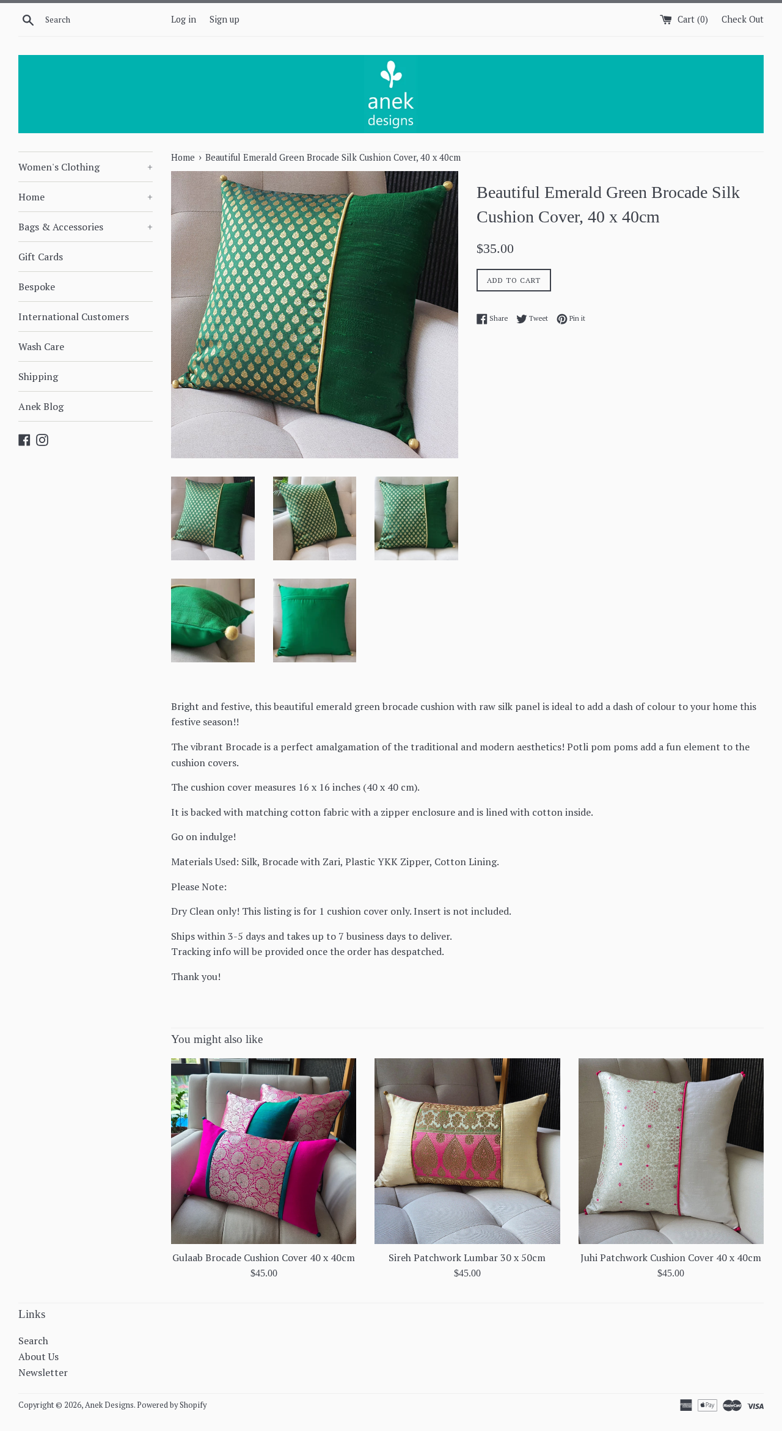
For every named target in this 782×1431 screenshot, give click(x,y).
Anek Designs (109, 1405)
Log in (183, 19)
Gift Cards (40, 256)
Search (33, 1340)
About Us (38, 1356)
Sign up (224, 19)
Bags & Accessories (85, 226)
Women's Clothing (85, 167)
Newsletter (43, 1372)
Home (85, 196)
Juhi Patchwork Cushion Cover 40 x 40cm (670, 1257)
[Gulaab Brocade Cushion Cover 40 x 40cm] (263, 1150)
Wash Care (41, 346)
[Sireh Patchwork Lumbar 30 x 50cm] (467, 1150)
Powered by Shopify (171, 1405)
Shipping (38, 376)
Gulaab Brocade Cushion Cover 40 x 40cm (263, 1257)
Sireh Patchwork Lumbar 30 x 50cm (467, 1257)
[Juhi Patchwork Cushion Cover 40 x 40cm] (671, 1150)
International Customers (73, 316)
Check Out (743, 19)
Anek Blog (41, 406)
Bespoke (36, 286)
